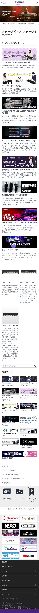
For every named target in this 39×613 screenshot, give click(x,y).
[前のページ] (2, 14)
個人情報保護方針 (7, 605)
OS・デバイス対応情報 (10, 474)
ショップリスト (7, 466)
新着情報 (4, 576)
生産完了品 (6, 483)
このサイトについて (17, 603)
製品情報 (4, 562)
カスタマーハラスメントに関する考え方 (14, 607)
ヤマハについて (7, 594)
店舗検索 (4, 590)
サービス (4, 571)
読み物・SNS (6, 580)
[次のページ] (36, 14)
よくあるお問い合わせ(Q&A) (12, 478)
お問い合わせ (6, 603)
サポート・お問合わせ (10, 470)
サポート (4, 585)
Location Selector (7, 599)
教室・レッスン (7, 566)
